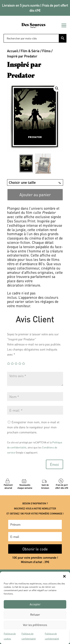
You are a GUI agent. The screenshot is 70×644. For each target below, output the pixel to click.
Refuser (35, 614)
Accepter (35, 604)
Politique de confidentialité (28, 636)
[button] (64, 576)
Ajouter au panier (35, 194)
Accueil (12, 51)
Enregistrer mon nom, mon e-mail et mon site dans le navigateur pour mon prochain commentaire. (33, 427)
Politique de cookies (10, 636)
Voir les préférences (35, 625)
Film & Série (30, 51)
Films (46, 51)
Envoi (54, 464)
